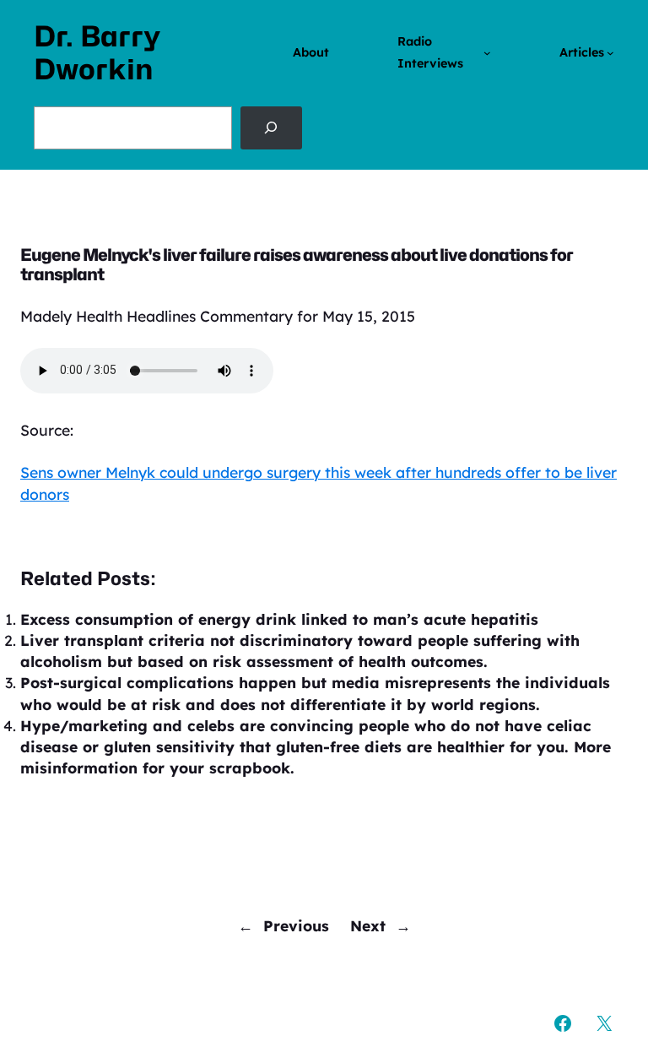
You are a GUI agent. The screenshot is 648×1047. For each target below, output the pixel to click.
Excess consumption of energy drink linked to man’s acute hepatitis (279, 619)
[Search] (271, 127)
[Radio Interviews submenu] (487, 53)
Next (368, 925)
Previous (296, 925)
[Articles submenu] (610, 53)
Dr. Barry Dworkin (97, 52)
